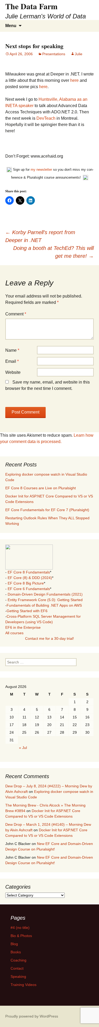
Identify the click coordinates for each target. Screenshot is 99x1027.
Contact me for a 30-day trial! (49, 638)
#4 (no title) (20, 927)
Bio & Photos (21, 936)
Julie (78, 54)
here (74, 80)
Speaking (18, 976)
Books (16, 952)
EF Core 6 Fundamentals (29, 589)
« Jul (23, 748)
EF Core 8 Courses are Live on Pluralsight (40, 488)
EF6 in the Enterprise (23, 627)
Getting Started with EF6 (27, 611)
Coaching (18, 960)
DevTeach (45, 118)
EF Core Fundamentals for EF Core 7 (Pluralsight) (47, 510)
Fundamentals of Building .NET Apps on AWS (44, 605)
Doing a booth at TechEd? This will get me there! (53, 252)
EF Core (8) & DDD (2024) (30, 578)
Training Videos (23, 985)
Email (12, 361)
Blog (14, 944)
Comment (15, 314)
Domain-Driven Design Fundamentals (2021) (45, 594)
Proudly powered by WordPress (31, 1016)
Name (12, 350)
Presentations (53, 54)
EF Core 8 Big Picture (26, 583)
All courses (14, 633)
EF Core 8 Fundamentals (29, 572)
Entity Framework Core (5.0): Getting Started (45, 600)
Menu (10, 25)
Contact (17, 968)
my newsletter (41, 170)
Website (13, 372)
